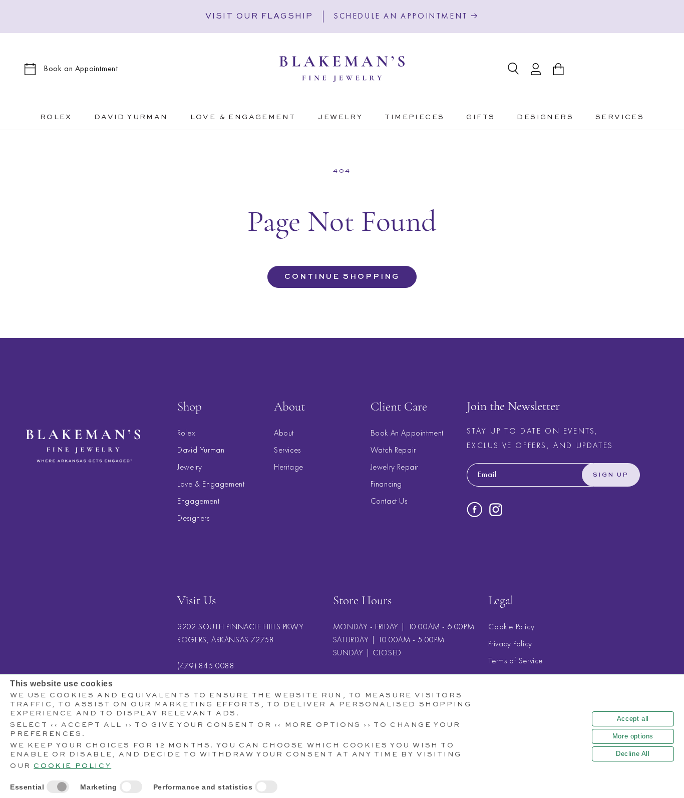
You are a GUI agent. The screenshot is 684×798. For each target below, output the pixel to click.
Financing (386, 484)
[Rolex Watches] (618, 69)
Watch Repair (393, 450)
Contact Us (389, 501)
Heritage (288, 467)
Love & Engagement (210, 484)
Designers (193, 518)
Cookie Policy (511, 627)
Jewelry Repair (395, 467)
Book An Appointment (407, 433)
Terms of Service (515, 661)
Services (287, 450)
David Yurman (200, 450)
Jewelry (189, 467)
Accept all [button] (633, 718)
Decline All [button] (633, 753)
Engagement (198, 501)
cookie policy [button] (72, 765)
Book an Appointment (81, 68)
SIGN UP (611, 475)
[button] (243, 116)
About (284, 433)
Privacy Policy (510, 644)
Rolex (186, 433)
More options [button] (632, 736)
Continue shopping (342, 276)
